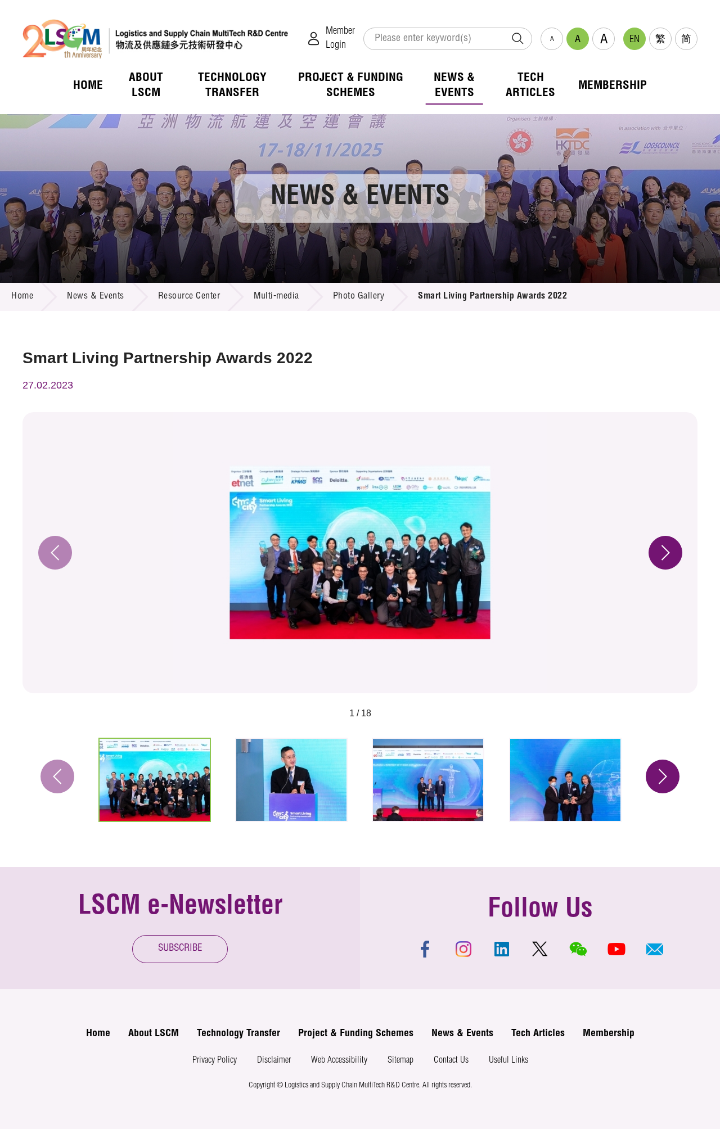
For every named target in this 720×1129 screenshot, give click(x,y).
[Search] (517, 39)
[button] (655, 949)
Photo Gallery (359, 296)
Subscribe (180, 949)
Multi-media (276, 296)
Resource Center (189, 296)
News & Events (95, 296)
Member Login (340, 38)
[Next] (665, 553)
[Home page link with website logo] (155, 38)
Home (22, 296)
